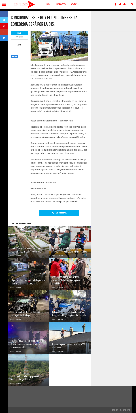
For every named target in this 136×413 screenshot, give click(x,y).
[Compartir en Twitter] (4, 20)
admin (19, 45)
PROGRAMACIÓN (61, 4)
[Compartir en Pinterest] (4, 26)
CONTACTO (74, 4)
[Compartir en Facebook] (4, 14)
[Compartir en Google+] (4, 32)
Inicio (48, 4)
